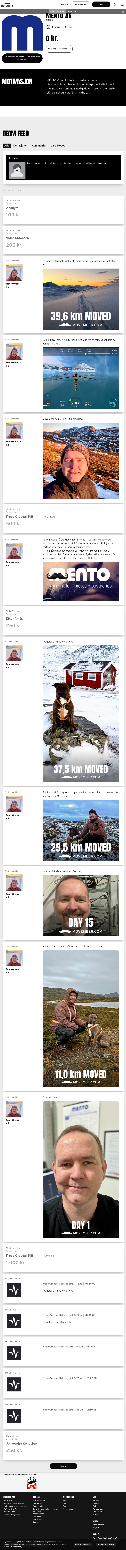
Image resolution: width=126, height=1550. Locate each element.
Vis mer (63, 1466)
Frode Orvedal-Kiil (13, 285)
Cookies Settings (83, 1545)
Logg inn (102, 163)
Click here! (94, 1538)
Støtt (101, 4)
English (72, 12)
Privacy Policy (16, 1547)
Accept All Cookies (106, 1545)
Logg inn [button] (63, 5)
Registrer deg (81, 4)
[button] (122, 4)
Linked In (115, 1538)
